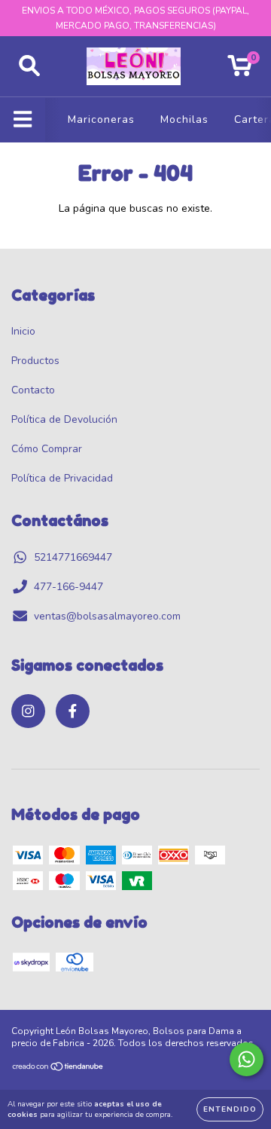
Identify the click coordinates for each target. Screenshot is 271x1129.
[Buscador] (29, 66)
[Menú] (23, 119)
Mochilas (184, 119)
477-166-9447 (68, 587)
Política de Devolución (64, 419)
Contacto (33, 390)
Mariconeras (101, 119)
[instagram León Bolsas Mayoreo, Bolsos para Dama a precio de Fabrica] (28, 711)
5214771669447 (73, 557)
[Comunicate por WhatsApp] (246, 1059)
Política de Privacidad (62, 478)
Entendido (230, 1109)
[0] (239, 70)
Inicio (23, 331)
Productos (35, 360)
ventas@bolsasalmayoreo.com (107, 616)
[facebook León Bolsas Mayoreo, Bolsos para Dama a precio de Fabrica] (73, 711)
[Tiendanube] (58, 1069)
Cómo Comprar (46, 449)
